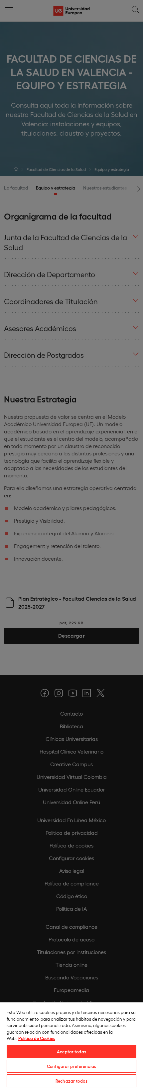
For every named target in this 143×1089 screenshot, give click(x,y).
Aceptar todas (71, 1051)
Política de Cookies (36, 1038)
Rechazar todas (71, 1080)
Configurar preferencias (71, 1066)
